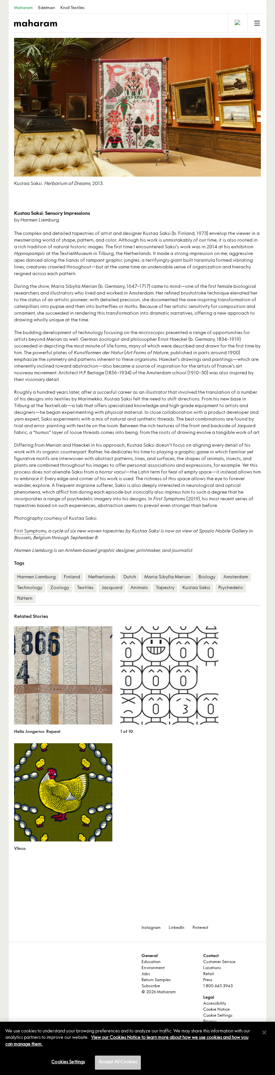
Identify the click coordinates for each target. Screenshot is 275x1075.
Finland (72, 577)
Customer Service (219, 962)
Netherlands (101, 577)
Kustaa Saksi (196, 587)
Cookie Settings (217, 1015)
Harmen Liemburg (36, 577)
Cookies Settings (68, 1062)
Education (151, 962)
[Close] (264, 1032)
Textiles (85, 587)
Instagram (151, 928)
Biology (207, 577)
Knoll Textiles (72, 8)
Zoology (59, 587)
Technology (29, 587)
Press (207, 980)
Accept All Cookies (118, 1062)
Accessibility (214, 1003)
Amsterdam (235, 577)
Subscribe (151, 986)
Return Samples (156, 980)
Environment (153, 968)
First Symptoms (30, 531)
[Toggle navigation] (237, 22)
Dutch (129, 577)
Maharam (23, 8)
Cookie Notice (216, 1009)
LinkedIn (176, 928)
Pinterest (200, 928)
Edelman (46, 8)
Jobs (146, 974)
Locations (212, 968)
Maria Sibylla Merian (167, 577)
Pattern (25, 598)
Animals (139, 587)
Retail (208, 974)
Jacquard (112, 587)
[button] (76, 107)
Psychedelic (230, 587)
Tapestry (165, 587)
